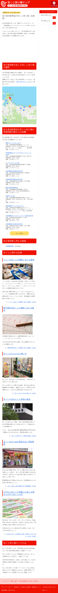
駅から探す (14, 581)
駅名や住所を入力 (46, 15)
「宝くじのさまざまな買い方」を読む (24, 393)
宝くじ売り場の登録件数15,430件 (17, 5)
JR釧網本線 (10, 246)
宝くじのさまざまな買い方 (15, 354)
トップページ (5, 581)
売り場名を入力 (45, 20)
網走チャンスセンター (13, 143)
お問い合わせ (11, 590)
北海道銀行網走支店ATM (14, 179)
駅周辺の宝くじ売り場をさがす (11, 12)
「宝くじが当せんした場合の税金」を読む (23, 436)
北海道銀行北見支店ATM (14, 224)
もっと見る (19, 233)
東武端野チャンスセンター (15, 206)
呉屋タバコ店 (10, 196)
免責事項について (36, 587)
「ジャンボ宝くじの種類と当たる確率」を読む (22, 302)
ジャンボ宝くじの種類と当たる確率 (18, 260)
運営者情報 (4, 590)
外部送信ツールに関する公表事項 (22, 587)
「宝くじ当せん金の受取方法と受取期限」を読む (21, 486)
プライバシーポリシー (7, 587)
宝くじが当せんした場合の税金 (16, 399)
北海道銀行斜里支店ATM (14, 171)
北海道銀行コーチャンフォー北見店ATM (19, 216)
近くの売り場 (54, 5)
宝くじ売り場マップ (19, 2)
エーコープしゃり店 (12, 163)
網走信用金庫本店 (12, 187)
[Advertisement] (19, 48)
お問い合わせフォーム (23, 81)
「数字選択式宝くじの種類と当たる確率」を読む (21, 348)
